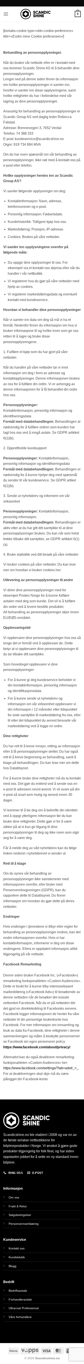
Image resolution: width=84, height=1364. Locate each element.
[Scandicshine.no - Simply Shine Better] (35, 14)
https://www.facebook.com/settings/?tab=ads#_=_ (40, 1068)
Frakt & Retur (18, 1206)
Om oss (14, 1197)
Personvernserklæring (24, 1223)
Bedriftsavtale (18, 1290)
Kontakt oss (17, 1248)
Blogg (12, 1266)
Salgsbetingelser (20, 1215)
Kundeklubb (17, 1257)
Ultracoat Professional (24, 1308)
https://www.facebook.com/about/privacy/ (36, 1047)
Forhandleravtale (20, 1299)
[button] (5, 14)
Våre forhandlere (20, 1317)
